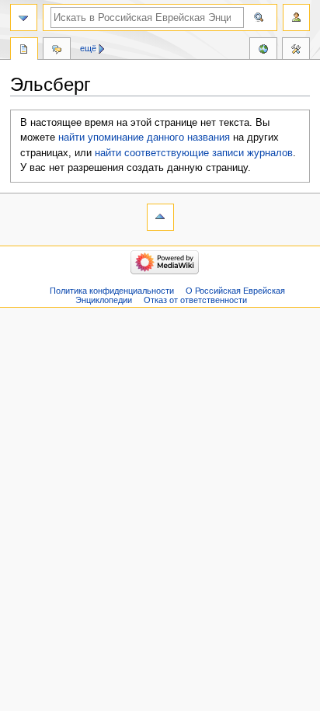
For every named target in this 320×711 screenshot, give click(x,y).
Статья (24, 50)
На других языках (263, 50)
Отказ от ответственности (195, 300)
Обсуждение (56, 50)
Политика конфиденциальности (112, 290)
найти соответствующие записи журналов (194, 153)
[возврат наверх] (160, 217)
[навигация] (23, 17)
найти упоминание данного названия (144, 137)
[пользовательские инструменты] (296, 17)
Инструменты (296, 50)
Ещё (88, 48)
